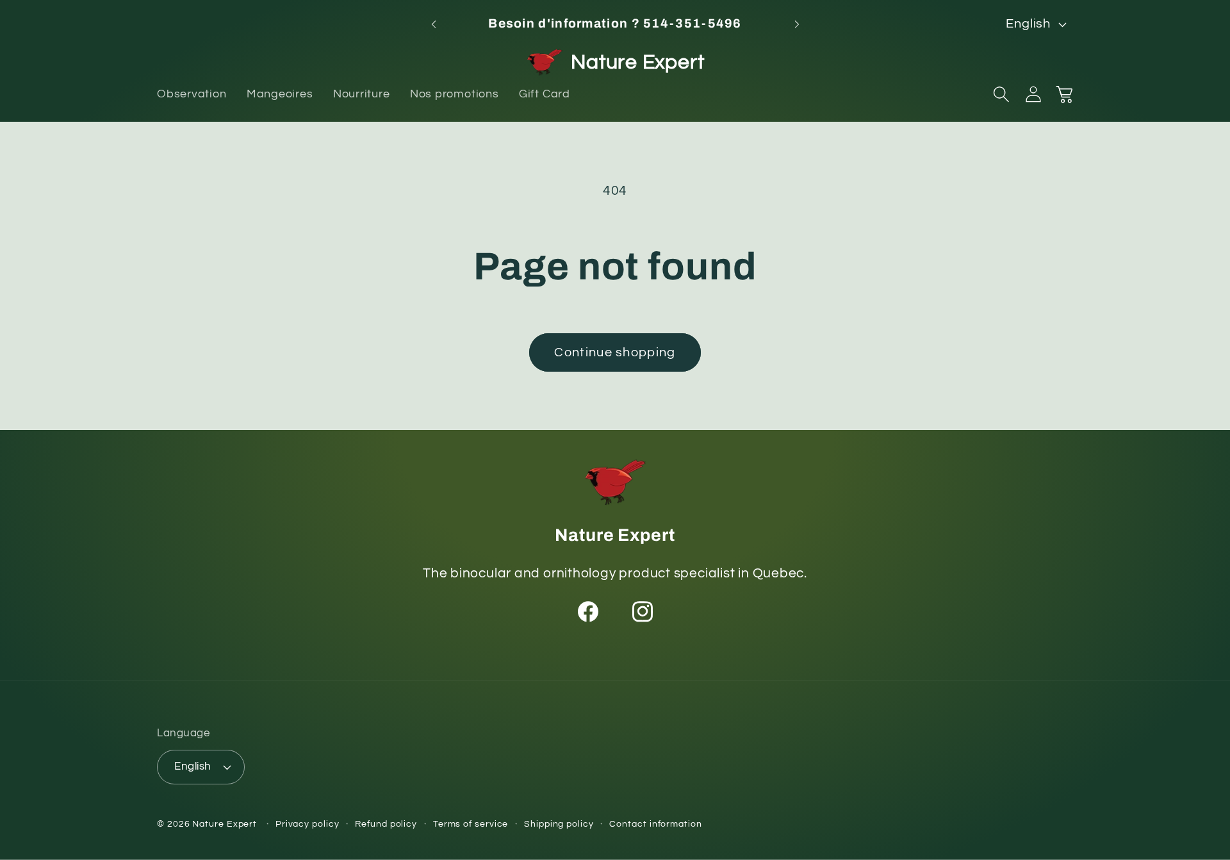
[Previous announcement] (434, 24)
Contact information (655, 824)
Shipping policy (559, 824)
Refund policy (386, 824)
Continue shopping (614, 352)
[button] (1001, 94)
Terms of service (471, 824)
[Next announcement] (797, 24)
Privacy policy (307, 824)
